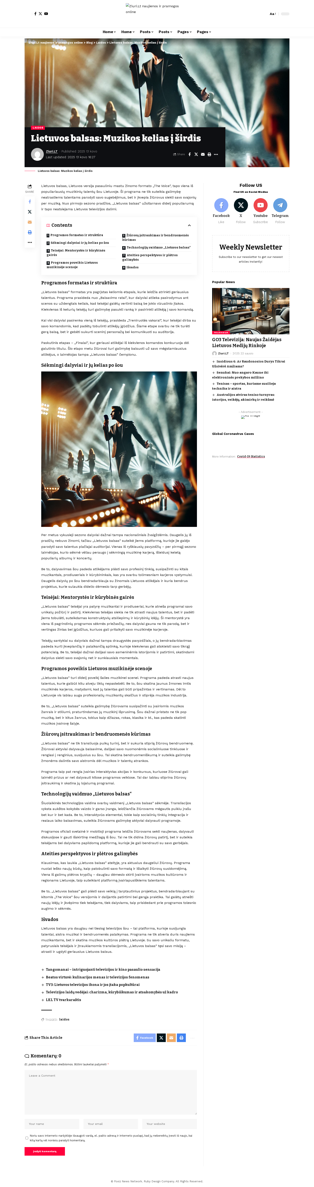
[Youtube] (260, 211)
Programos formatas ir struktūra (76, 235)
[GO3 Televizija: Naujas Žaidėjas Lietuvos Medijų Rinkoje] (250, 311)
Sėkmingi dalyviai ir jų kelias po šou (80, 243)
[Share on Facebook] (189, 154)
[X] (40, 13)
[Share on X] (196, 154)
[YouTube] (46, 13)
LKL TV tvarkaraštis (63, 1000)
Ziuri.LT (52, 151)
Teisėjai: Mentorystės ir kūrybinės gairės (76, 253)
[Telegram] (280, 211)
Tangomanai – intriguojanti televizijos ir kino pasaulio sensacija (103, 970)
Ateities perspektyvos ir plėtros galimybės (150, 257)
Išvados (132, 267)
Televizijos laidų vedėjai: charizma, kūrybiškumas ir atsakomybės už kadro (112, 992)
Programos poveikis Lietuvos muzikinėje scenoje (72, 265)
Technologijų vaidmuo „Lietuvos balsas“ (159, 247)
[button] (28, 14)
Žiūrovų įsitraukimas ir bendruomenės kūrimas (155, 238)
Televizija (221, 332)
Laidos (38, 127)
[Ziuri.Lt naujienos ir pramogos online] (157, 14)
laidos (64, 1019)
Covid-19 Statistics (251, 456)
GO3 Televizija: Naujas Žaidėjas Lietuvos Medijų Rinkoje (247, 342)
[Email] (203, 154)
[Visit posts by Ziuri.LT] (37, 154)
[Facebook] (35, 13)
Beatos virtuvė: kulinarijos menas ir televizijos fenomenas (97, 977)
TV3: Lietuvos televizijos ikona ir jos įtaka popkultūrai (93, 985)
